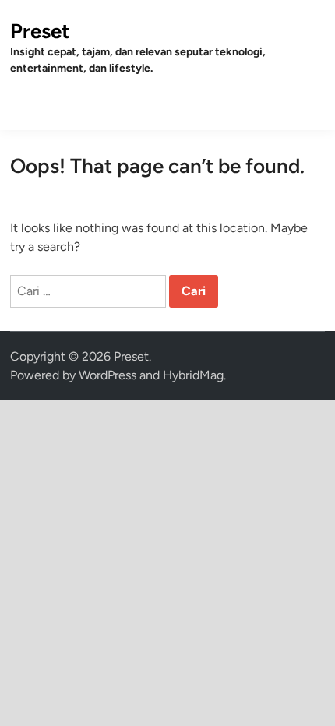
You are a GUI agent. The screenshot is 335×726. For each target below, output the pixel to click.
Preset (39, 31)
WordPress (107, 375)
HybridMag (193, 375)
